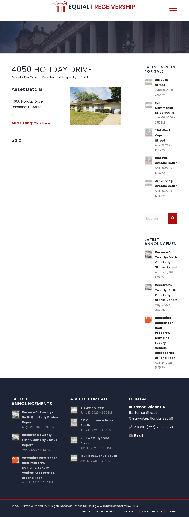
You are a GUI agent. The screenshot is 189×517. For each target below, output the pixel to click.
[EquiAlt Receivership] (94, 10)
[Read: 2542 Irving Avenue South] (149, 183)
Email (138, 435)
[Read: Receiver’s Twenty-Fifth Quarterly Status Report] (149, 287)
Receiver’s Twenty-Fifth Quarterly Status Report (39, 440)
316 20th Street (92, 408)
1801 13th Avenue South (98, 456)
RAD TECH (133, 506)
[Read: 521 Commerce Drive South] (149, 105)
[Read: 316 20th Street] (149, 82)
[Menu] (171, 10)
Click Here (42, 123)
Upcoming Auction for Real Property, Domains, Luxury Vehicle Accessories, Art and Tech (165, 338)
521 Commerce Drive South (164, 108)
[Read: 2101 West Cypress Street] (149, 132)
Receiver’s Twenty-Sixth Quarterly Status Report (40, 417)
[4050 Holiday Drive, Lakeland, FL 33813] (95, 106)
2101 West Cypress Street (162, 135)
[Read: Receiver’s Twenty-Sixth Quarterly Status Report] (149, 254)
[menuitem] (171, 10)
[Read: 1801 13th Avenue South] (149, 160)
